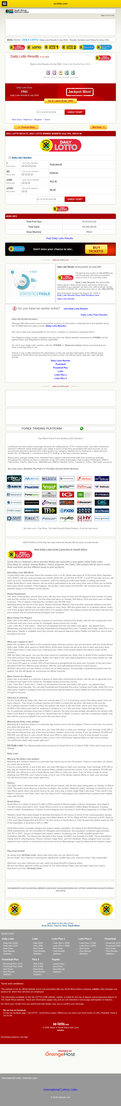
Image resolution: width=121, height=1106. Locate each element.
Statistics (27, 119)
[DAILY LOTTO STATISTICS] (30, 284)
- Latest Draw (58, 964)
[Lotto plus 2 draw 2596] (69, 50)
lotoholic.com (30, 1078)
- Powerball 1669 (112, 945)
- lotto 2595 (37, 945)
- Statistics (7, 953)
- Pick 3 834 (37, 964)
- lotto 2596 (37, 943)
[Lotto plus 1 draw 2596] (52, 50)
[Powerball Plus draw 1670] (104, 50)
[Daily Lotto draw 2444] (17, 50)
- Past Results (8, 951)
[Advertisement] (60, 27)
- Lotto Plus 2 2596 (87, 943)
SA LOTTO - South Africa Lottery (42, 1013)
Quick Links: (7, 933)
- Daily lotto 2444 (10, 943)
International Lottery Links (60, 1089)
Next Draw (17, 119)
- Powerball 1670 (112, 943)
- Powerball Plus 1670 (12, 964)
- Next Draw (7, 948)
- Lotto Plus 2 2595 (87, 945)
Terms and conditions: (12, 983)
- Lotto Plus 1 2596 (61, 943)
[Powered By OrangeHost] (60, 1057)
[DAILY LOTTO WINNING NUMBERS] (60, 75)
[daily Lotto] (60, 145)
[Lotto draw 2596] (34, 50)
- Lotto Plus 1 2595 (61, 945)
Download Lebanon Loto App (14, 1037)
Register (38, 119)
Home (47, 119)
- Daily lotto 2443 (10, 945)
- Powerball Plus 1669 (12, 966)
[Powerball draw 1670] (87, 50)
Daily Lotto (12, 753)
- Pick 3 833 (37, 966)
